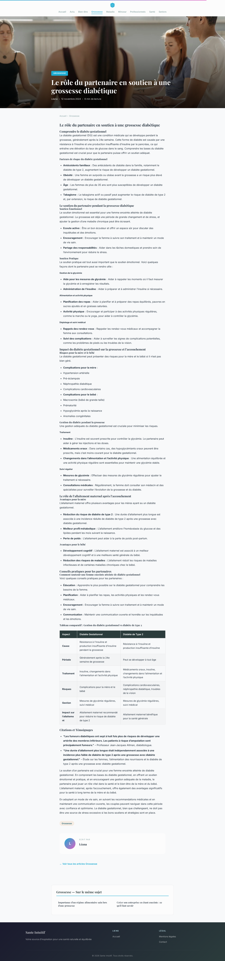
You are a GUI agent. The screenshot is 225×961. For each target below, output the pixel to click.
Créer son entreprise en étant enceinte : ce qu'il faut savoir (139, 904)
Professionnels (138, 11)
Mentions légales (167, 936)
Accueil (62, 11)
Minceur (122, 11)
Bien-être (83, 11)
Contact (163, 942)
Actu (72, 11)
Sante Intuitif (35, 932)
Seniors (163, 11)
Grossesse (97, 11)
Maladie (110, 11)
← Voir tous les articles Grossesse (78, 863)
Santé (152, 11)
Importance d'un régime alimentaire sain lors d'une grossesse (82, 904)
